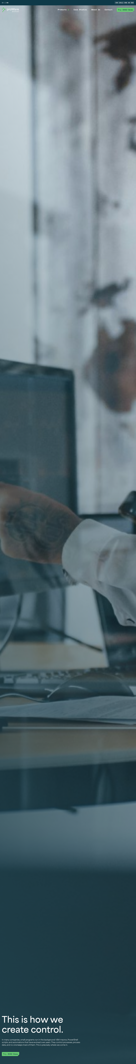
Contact (108, 9)
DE (3, 2)
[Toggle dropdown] (68, 9)
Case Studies (80, 9)
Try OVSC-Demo (125, 9)
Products (62, 9)
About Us (95, 9)
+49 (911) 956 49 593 (124, 2)
